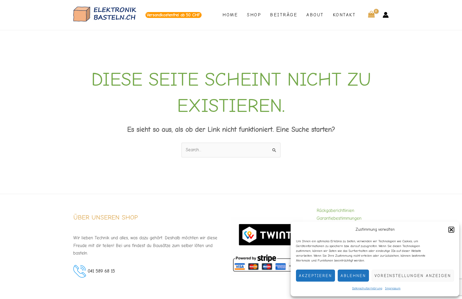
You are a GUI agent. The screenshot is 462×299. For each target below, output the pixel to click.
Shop (254, 14)
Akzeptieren (315, 275)
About (315, 14)
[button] (451, 229)
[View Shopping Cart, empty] (371, 15)
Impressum (393, 288)
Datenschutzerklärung (367, 288)
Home (230, 14)
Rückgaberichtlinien (335, 210)
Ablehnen (353, 275)
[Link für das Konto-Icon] (386, 15)
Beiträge (283, 14)
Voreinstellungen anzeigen (413, 275)
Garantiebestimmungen (339, 218)
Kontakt (344, 14)
